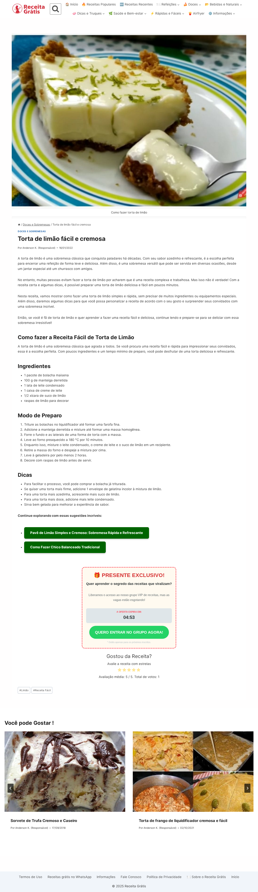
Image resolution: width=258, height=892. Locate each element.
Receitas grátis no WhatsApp (69, 877)
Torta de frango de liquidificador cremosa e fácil (183, 820)
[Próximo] (247, 788)
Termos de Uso (30, 877)
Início (235, 877)
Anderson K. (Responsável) (38, 247)
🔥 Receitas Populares (99, 4)
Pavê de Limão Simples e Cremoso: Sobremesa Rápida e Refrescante (86, 533)
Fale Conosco (131, 877)
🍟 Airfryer (196, 13)
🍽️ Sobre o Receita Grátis (206, 877)
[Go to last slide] (11, 788)
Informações (106, 877)
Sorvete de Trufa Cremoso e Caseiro (44, 820)
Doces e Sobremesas (32, 231)
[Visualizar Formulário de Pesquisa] (55, 9)
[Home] (19, 224)
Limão (24, 690)
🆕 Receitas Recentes (136, 4)
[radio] (119, 670)
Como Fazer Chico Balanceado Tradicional (65, 547)
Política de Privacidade (164, 877)
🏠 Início (71, 4)
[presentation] (65, 771)
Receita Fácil (42, 690)
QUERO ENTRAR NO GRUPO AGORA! (129, 632)
